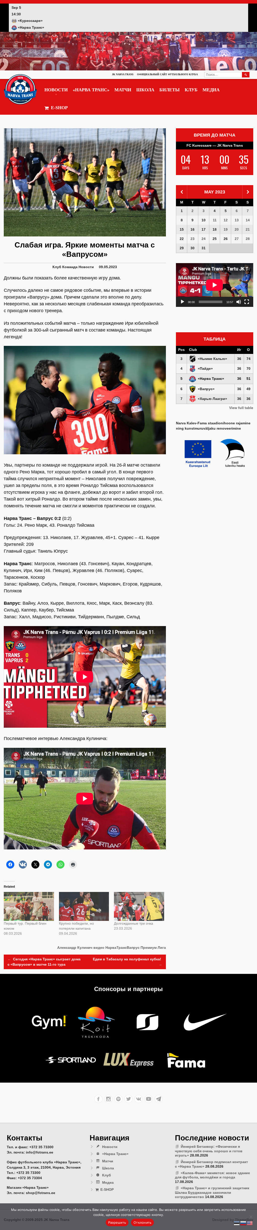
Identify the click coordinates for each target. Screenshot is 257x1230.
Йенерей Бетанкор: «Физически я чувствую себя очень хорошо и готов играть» (208, 1150)
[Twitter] (128, 1099)
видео (98, 948)
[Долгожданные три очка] (139, 906)
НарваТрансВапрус (122, 948)
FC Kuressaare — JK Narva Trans (214, 145)
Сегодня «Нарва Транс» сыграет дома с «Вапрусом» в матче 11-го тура (44, 961)
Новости (56, 89)
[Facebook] (98, 1099)
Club (193, 350)
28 (248, 239)
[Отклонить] (250, 1216)
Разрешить (117, 1222)
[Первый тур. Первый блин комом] (29, 906)
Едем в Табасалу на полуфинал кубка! (127, 961)
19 (226, 229)
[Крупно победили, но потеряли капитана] (84, 906)
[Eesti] (237, 1223)
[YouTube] (148, 1099)
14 (248, 220)
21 (248, 229)
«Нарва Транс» (91, 89)
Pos (181, 350)
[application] (214, 285)
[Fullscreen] (246, 301)
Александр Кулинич (74, 948)
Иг (239, 350)
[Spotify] (118, 1099)
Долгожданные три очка (133, 923)
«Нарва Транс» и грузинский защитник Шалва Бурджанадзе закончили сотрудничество (212, 1192)
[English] (250, 1223)
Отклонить (142, 1222)
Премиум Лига (153, 948)
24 (204, 239)
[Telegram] (158, 1099)
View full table (241, 408)
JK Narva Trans (123, 74)
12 (226, 220)
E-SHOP (59, 107)
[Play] (182, 301)
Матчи (122, 89)
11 (215, 220)
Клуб (191, 89)
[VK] (138, 1099)
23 (192, 239)
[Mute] (238, 301)
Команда (70, 267)
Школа (145, 89)
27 (237, 239)
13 (237, 220)
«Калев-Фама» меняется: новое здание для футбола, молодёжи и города (212, 1175)
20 (237, 229)
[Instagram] (108, 1099)
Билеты (169, 89)
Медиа (211, 89)
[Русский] (243, 1223)
